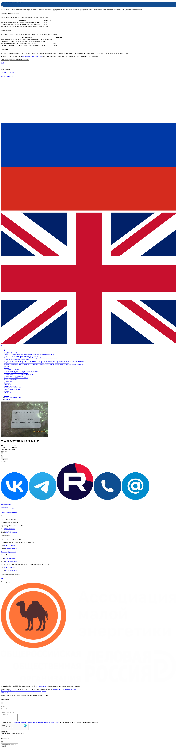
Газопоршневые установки (12, 389)
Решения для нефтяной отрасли (34, 364)
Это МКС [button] (7, 353)
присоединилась (41, 686)
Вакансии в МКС (26, 358)
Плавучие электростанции (25, 374)
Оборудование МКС (10, 379)
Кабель (6, 391)
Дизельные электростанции (33, 361)
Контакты (7, 384)
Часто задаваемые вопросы (48, 358)
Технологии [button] (8, 369)
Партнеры (14, 356)
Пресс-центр (36, 358)
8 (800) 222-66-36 (9, 529)
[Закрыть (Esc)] (1, 461)
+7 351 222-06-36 (7, 73)
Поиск (3, 746)
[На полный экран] (3, 461)
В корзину (4, 459)
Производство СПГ (10, 373)
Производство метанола (12, 371)
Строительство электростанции (14, 361)
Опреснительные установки (29, 371)
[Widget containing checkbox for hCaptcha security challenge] (15, 726)
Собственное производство (13, 363)
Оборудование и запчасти (12, 388)
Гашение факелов (22, 373)
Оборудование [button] (9, 376)
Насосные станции (63, 363)
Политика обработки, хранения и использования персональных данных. (23, 691)
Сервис (6, 366)
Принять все (4, 59)
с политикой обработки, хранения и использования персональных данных (36, 722)
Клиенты (7, 356)
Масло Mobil (8, 393)
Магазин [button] (7, 386)
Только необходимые (16, 59)
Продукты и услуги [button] (10, 359)
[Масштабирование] (5, 461)
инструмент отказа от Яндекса (32, 56)
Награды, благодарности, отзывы (27, 356)
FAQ (2, 63)
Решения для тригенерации (74, 364)
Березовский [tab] (12, 552)
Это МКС (7, 354)
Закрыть (26, 59)
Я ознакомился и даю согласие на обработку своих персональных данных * (50, 722)
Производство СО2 (10, 374)
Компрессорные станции (49, 363)
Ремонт (6, 368)
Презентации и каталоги (12, 358)
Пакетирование (47, 361)
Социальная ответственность (45, 354)
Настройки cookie (5, 692)
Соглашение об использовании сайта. (64, 689)
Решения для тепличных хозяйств (55, 364)
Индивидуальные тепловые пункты (75, 361)
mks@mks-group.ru (11, 532)
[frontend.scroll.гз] (1, 735)
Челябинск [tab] (4, 552)
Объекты (7, 383)
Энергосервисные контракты (31, 363)
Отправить (4, 731)
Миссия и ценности (17, 354)
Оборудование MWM (11, 378)
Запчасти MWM (23, 378)
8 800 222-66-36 (7, 76)
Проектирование (58, 361)
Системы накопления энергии (14, 364)
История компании (30, 354)
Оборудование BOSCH (11, 381)
